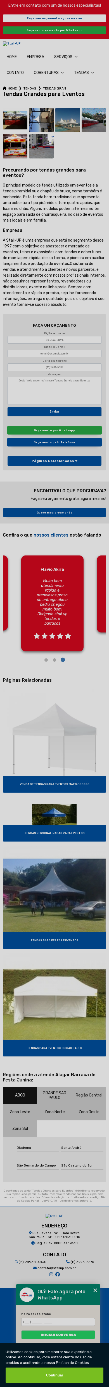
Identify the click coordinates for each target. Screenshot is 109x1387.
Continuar (54, 1375)
